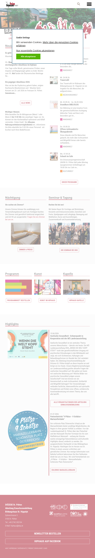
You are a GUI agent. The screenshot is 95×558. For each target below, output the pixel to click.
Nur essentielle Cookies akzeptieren (35, 50)
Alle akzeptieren (28, 56)
